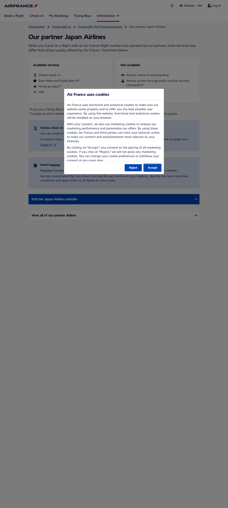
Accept (152, 167)
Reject (133, 167)
